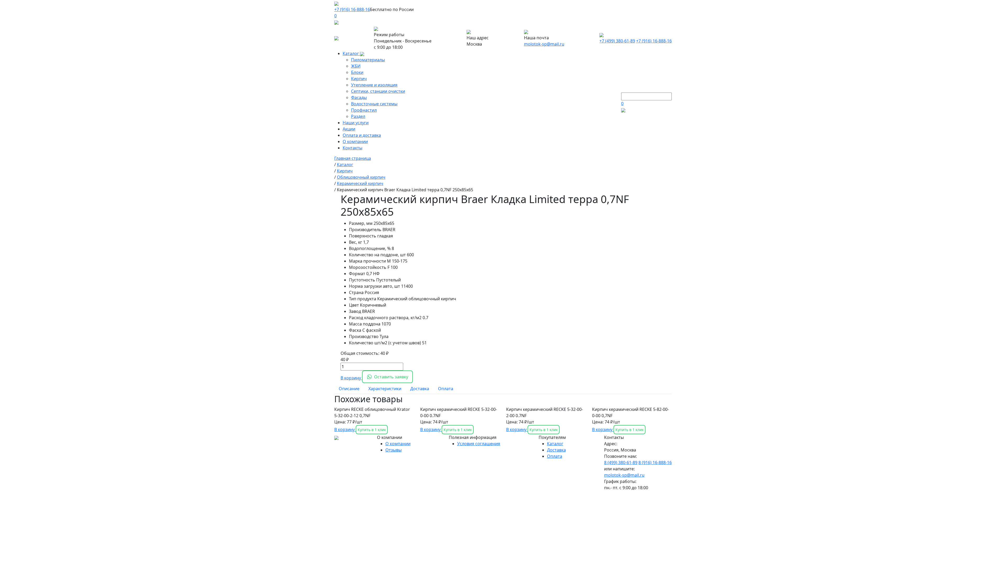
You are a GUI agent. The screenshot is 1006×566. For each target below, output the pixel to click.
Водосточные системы (374, 104)
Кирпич (359, 78)
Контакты (352, 148)
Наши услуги (356, 123)
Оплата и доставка (362, 135)
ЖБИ (355, 66)
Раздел (358, 116)
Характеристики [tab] (384, 388)
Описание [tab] (349, 388)
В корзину (351, 378)
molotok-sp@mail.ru (544, 44)
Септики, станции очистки (378, 91)
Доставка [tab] (419, 388)
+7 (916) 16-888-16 (352, 9)
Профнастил (364, 110)
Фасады (359, 97)
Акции (349, 129)
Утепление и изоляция (374, 85)
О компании (355, 141)
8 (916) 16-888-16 (655, 462)
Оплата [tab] (445, 388)
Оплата (554, 456)
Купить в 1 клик (372, 429)
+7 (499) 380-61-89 (617, 41)
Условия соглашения (478, 444)
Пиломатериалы (368, 60)
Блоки (357, 72)
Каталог (351, 53)
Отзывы (393, 450)
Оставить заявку (391, 377)
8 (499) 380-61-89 (620, 462)
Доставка (556, 450)
